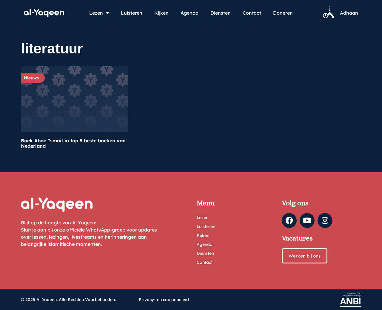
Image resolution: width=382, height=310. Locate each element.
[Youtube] (307, 220)
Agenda (189, 13)
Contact (252, 13)
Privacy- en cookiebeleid (164, 299)
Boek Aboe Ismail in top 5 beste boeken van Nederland (73, 143)
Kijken (161, 13)
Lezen (96, 13)
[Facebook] (289, 220)
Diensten (220, 13)
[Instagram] (325, 220)
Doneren (283, 13)
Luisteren (131, 13)
